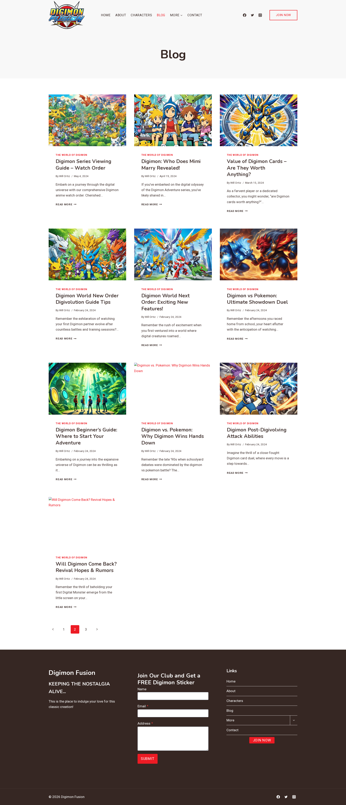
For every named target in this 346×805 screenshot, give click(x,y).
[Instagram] (260, 15)
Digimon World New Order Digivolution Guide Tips (87, 299)
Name (142, 689)
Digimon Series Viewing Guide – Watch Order (83, 164)
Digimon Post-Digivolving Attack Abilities (257, 433)
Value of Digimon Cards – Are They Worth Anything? (257, 168)
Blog (161, 15)
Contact (194, 15)
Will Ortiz (64, 176)
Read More (66, 204)
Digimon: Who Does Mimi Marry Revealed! (171, 164)
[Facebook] (244, 15)
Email (143, 706)
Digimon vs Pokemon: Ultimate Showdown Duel (257, 299)
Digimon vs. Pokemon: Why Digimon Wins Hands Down (172, 436)
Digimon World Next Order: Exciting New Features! (165, 302)
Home (106, 15)
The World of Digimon (71, 155)
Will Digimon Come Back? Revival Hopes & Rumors (86, 567)
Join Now (283, 15)
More (230, 720)
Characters (141, 15)
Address (145, 723)
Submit (147, 758)
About (120, 15)
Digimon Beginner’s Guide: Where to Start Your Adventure (86, 436)
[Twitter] (252, 15)
